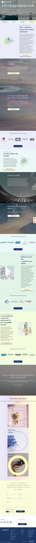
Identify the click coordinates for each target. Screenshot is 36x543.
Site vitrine (14, 21)
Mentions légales (25, 541)
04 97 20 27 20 (13, 539)
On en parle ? (26, 289)
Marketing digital (30, 533)
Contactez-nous (25, 55)
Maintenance (31, 21)
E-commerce (4, 21)
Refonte (22, 21)
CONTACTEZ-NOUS (17, 249)
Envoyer (20, 511)
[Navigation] (34, 2)
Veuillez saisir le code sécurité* (10, 509)
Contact (22, 533)
